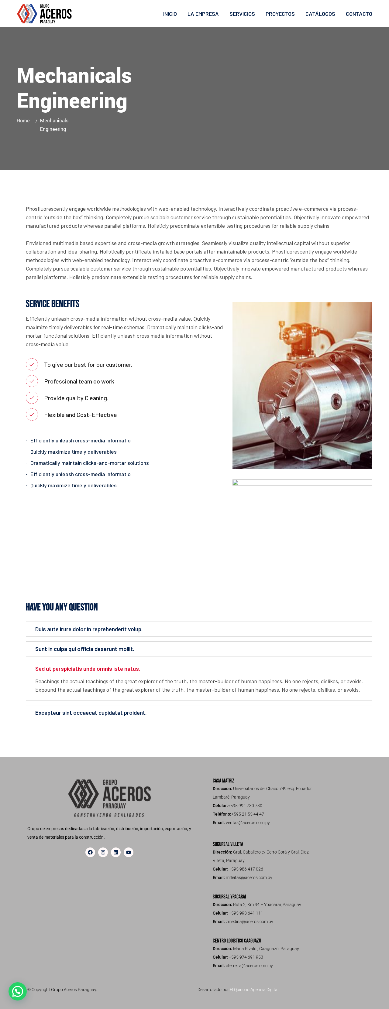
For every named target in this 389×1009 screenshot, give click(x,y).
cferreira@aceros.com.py (249, 965)
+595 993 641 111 (246, 913)
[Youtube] (128, 852)
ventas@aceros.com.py (248, 822)
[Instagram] (103, 852)
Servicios (242, 14)
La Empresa (203, 14)
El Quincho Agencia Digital (254, 989)
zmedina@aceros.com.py (249, 921)
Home (25, 120)
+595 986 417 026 (246, 869)
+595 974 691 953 (246, 957)
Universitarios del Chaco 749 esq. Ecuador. (272, 788)
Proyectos (280, 14)
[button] (18, 991)
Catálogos (320, 14)
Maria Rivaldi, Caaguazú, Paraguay (266, 948)
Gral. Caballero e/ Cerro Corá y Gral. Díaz (271, 852)
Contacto (359, 14)
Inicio (170, 14)
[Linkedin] (116, 852)
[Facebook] (90, 852)
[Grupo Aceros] (45, 13)
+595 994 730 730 (245, 805)
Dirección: (222, 788)
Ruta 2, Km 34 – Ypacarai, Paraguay (267, 904)
